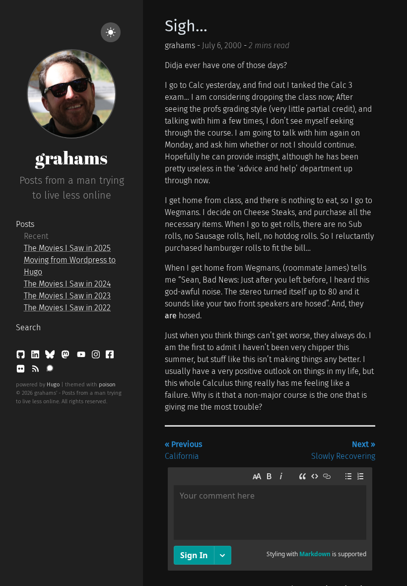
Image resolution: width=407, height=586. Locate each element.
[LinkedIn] (36, 356)
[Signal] (50, 370)
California (183, 450)
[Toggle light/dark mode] (111, 32)
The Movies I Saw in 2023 (67, 295)
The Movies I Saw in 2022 (67, 307)
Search (28, 327)
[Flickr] (21, 370)
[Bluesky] (51, 356)
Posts (25, 224)
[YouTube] (82, 356)
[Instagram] (97, 356)
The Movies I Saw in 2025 (67, 248)
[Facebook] (110, 356)
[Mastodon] (66, 356)
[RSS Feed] (36, 370)
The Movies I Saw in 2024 (67, 284)
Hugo (53, 384)
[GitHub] (21, 356)
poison (107, 384)
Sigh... (186, 25)
